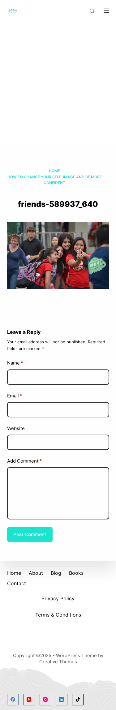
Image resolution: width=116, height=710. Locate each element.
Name (15, 363)
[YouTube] (29, 699)
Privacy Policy (58, 598)
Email (14, 396)
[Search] (92, 11)
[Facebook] (13, 699)
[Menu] (106, 11)
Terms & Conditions (58, 615)
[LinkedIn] (61, 699)
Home (14, 573)
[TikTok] (78, 699)
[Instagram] (45, 699)
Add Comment (24, 461)
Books (76, 573)
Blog (56, 573)
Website (16, 428)
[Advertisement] (58, 82)
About (36, 573)
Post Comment (29, 534)
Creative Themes (58, 662)
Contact (16, 583)
